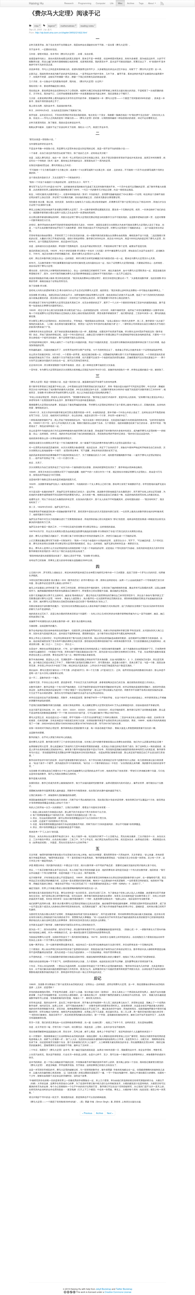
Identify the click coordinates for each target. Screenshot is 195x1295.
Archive (130, 3)
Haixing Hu (36, 3)
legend (52, 25)
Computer (100, 3)
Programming (84, 3)
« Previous (87, 1113)
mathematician (68, 25)
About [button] (151, 3)
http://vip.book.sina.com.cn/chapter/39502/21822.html (61, 32)
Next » (110, 1113)
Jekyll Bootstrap (103, 1288)
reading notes (87, 25)
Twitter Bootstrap (124, 1288)
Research (69, 3)
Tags (141, 3)
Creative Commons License (118, 1291)
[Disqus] (97, 1160)
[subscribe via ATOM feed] (162, 3)
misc (37, 25)
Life (111, 3)
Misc (120, 3)
